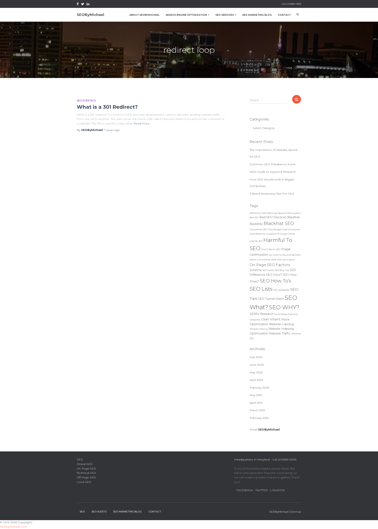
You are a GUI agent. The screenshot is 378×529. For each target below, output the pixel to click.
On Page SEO (86, 468)
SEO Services (224, 14)
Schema (255, 270)
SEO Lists (261, 289)
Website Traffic (279, 333)
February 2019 (259, 418)
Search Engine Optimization (187, 14)
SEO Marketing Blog (257, 14)
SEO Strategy (86, 100)
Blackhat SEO (279, 223)
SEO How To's (275, 281)
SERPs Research (261, 314)
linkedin (88, 4)
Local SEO (84, 482)
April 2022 (256, 380)
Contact (284, 14)
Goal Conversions (291, 229)
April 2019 (256, 403)
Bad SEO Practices (272, 217)
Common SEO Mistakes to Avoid (272, 164)
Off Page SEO (86, 477)
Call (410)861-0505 (284, 459)
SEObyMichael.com (13, 526)
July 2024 (256, 357)
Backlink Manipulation (289, 213)
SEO (80, 459)
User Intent (271, 319)
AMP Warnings (269, 213)
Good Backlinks (257, 234)
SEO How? (274, 275)
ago (112, 130)
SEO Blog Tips (282, 270)
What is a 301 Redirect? (107, 107)
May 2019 (256, 395)
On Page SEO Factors (270, 264)
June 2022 (257, 365)
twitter (82, 4)
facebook (78, 4)
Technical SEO (86, 473)
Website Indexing (259, 329)
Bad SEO (254, 217)
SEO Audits (268, 270)
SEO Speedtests (281, 290)
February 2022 (259, 387)
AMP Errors (255, 213)
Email (265, 429)
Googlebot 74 (273, 234)
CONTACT (154, 511)
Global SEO (85, 464)
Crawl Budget (275, 229)
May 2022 (256, 372)
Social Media (280, 314)
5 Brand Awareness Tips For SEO (272, 193)
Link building (263, 259)
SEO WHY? (284, 307)
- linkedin (276, 490)
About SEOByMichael (144, 14)
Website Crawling (281, 324)
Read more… (142, 123)
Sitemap (295, 511)
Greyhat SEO (256, 241)
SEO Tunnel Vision (271, 299)
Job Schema (275, 255)
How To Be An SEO (270, 249)
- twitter (261, 490)
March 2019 (257, 410)
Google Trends (287, 234)
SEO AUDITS (99, 511)
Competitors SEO (258, 229)
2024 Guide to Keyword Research (273, 172)
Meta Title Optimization (283, 259)
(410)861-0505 (293, 3)
